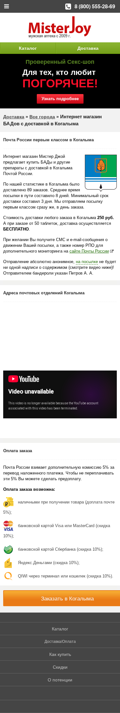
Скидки (60, 667)
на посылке (87, 261)
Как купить (60, 654)
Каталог (28, 48)
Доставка (88, 48)
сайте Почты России (89, 251)
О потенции (60, 679)
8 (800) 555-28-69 (95, 6)
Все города (42, 116)
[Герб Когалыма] (101, 173)
